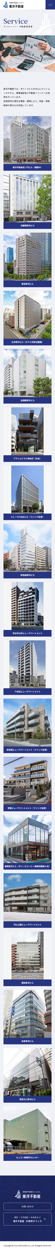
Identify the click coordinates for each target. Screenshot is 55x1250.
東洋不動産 (13, 4)
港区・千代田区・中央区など (27, 1217)
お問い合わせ (27, 1206)
